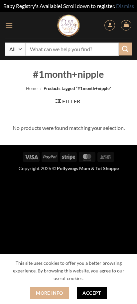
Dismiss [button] (125, 6)
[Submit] (125, 49)
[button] (9, 25)
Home (32, 88)
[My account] (109, 25)
